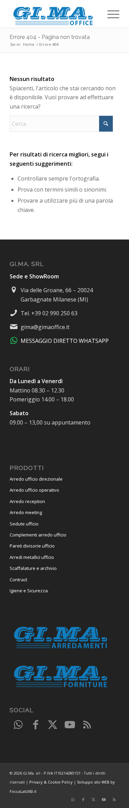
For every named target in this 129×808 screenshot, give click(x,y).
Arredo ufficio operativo (34, 490)
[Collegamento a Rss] (87, 725)
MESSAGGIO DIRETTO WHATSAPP (65, 341)
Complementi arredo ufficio (38, 535)
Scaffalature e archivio (33, 568)
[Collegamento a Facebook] (35, 725)
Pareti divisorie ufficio (32, 546)
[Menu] (109, 14)
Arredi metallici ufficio (32, 557)
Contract (18, 579)
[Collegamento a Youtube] (69, 725)
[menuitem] (109, 14)
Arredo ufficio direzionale (36, 479)
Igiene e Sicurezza (29, 590)
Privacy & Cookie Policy (51, 782)
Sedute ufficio (24, 524)
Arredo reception (27, 501)
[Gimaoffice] (53, 14)
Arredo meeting (26, 512)
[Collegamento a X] (52, 725)
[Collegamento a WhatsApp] (18, 725)
